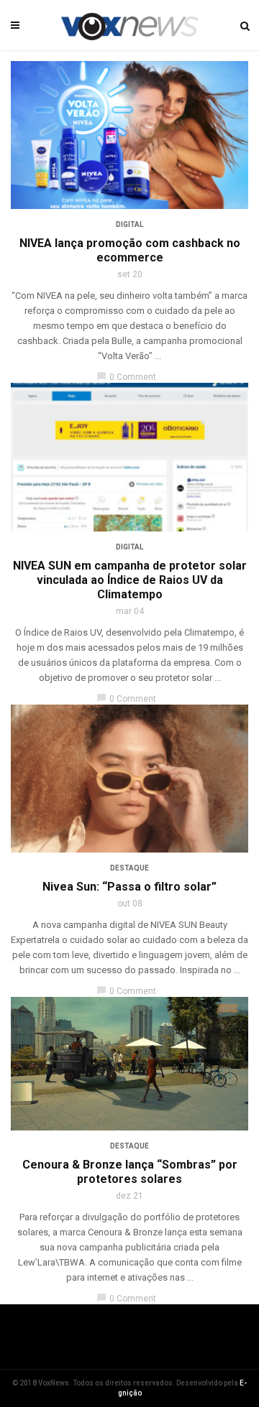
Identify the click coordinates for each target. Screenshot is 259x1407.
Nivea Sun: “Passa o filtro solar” (129, 886)
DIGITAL (129, 224)
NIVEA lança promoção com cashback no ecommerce (129, 250)
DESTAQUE (129, 868)
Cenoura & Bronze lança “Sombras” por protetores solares (129, 1172)
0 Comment (126, 377)
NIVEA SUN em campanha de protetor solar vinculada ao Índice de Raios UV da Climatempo (130, 580)
